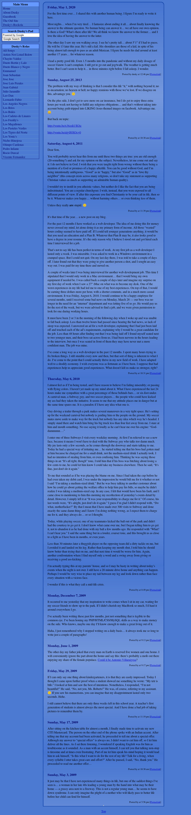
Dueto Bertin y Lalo (15, 63)
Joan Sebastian (11, 75)
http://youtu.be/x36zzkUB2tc (65, 126)
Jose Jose (8, 79)
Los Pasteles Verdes (14, 128)
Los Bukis (9, 112)
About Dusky (11, 12)
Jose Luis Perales (13, 83)
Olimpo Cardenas (13, 145)
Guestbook (9, 16)
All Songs (9, 50)
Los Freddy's (10, 120)
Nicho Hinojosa (12, 140)
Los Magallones (12, 124)
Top (103, 811)
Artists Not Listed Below (17, 54)
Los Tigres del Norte (15, 132)
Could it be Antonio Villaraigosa (117, 660)
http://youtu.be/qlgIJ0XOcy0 (64, 132)
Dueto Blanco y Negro (16, 67)
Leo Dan (8, 95)
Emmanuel (9, 71)
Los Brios (9, 108)
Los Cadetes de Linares (17, 116)
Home (6, 8)
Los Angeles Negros (15, 104)
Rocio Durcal (11, 153)
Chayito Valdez (12, 59)
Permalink (155, 74)
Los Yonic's (10, 136)
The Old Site (10, 21)
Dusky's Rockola (13, 25)
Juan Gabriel (10, 87)
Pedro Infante (11, 149)
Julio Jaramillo (11, 91)
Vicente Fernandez (14, 157)
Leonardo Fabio (12, 99)
